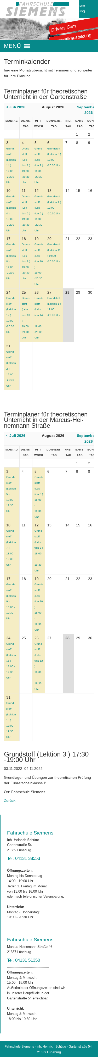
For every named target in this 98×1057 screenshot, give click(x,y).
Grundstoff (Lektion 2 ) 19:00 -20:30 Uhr (38, 165)
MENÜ (12, 46)
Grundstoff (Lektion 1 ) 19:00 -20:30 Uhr (26, 165)
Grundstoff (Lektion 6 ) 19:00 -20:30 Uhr (38, 213)
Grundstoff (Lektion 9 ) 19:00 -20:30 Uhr (26, 261)
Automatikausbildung (71, 38)
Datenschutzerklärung (67, 11)
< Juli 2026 (15, 107)
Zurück (9, 800)
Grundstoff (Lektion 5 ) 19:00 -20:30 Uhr (26, 213)
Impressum (75, 5)
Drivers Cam (63, 27)
